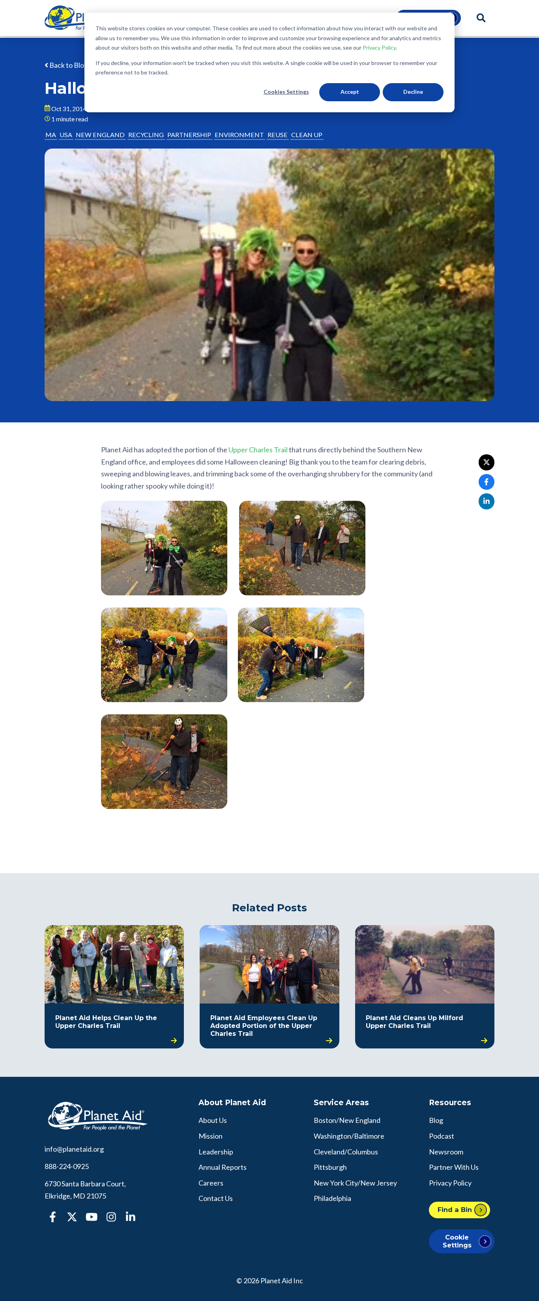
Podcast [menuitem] (441, 1136)
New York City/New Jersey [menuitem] (355, 1182)
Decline (413, 91)
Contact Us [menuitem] (215, 1198)
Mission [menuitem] (210, 1136)
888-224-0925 (67, 1166)
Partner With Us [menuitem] (454, 1167)
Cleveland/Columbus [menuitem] (346, 1151)
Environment (239, 134)
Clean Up (306, 134)
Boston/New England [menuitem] (347, 1120)
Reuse (278, 134)
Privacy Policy (379, 47)
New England (100, 134)
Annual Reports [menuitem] (222, 1167)
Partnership (189, 134)
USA (66, 134)
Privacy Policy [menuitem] (450, 1182)
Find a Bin (455, 1210)
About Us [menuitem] (212, 1120)
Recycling (146, 134)
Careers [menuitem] (210, 1182)
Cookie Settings (457, 1241)
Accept (350, 91)
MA (50, 134)
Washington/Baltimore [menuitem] (349, 1136)
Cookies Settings (286, 91)
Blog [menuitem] (436, 1120)
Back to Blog (68, 65)
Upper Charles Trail (258, 449)
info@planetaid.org (74, 1149)
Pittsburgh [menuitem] (330, 1167)
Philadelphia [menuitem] (332, 1198)
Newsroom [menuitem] (446, 1151)
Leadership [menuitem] (215, 1151)
